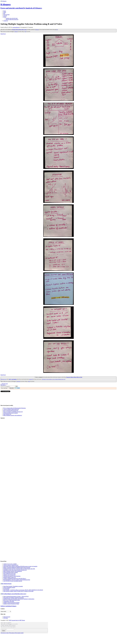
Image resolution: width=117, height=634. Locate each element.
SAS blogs (5, 618)
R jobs (4, 17)
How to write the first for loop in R (10, 410)
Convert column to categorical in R (10, 565)
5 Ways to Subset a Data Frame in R (11, 409)
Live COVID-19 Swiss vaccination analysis (12, 581)
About (4, 12)
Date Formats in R (7, 414)
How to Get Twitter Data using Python (11, 600)
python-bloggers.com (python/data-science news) (15, 593)
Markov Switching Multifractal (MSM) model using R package (16, 567)
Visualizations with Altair (8, 601)
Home (4, 11)
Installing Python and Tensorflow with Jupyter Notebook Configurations (18, 598)
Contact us (5, 20)
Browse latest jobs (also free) (12, 19)
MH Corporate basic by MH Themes (17, 620)
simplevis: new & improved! (9, 574)
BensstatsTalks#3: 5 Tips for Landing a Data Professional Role (16, 579)
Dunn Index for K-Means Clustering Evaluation (13, 597)
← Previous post (4, 383)
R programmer (6, 588)
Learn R (5, 15)
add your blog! (6, 14)
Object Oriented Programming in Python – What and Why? (16, 596)
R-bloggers (37, 29)
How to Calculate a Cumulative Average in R (13, 411)
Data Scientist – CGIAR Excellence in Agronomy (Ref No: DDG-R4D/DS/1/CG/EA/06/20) (23, 590)
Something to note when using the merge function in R (15, 570)
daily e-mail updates (13, 379)
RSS (4, 13)
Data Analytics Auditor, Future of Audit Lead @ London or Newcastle (18, 591)
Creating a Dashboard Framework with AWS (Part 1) (14, 578)
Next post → (3, 384)
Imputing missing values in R (9, 577)
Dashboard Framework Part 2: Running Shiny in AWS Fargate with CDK (19, 568)
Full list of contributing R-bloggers (8, 606)
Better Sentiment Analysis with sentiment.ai (12, 415)
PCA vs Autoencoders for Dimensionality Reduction (14, 408)
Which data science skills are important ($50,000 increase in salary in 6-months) (20, 566)
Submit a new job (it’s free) (12, 18)
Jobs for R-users (7, 583)
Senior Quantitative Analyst (9, 587)
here (57, 29)
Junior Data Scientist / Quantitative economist (13, 586)
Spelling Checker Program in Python (11, 603)
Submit (3, 630)
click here (16, 31)
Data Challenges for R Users (9, 573)
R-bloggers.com (3, 379)
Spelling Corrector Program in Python (11, 602)
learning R (31, 379)
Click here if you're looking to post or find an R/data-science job (53, 379)
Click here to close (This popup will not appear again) (12, 632)
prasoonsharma (16, 27)
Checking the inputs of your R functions (11, 576)
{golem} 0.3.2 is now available (10, 563)
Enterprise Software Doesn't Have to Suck (19, 29)
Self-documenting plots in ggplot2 (10, 413)
